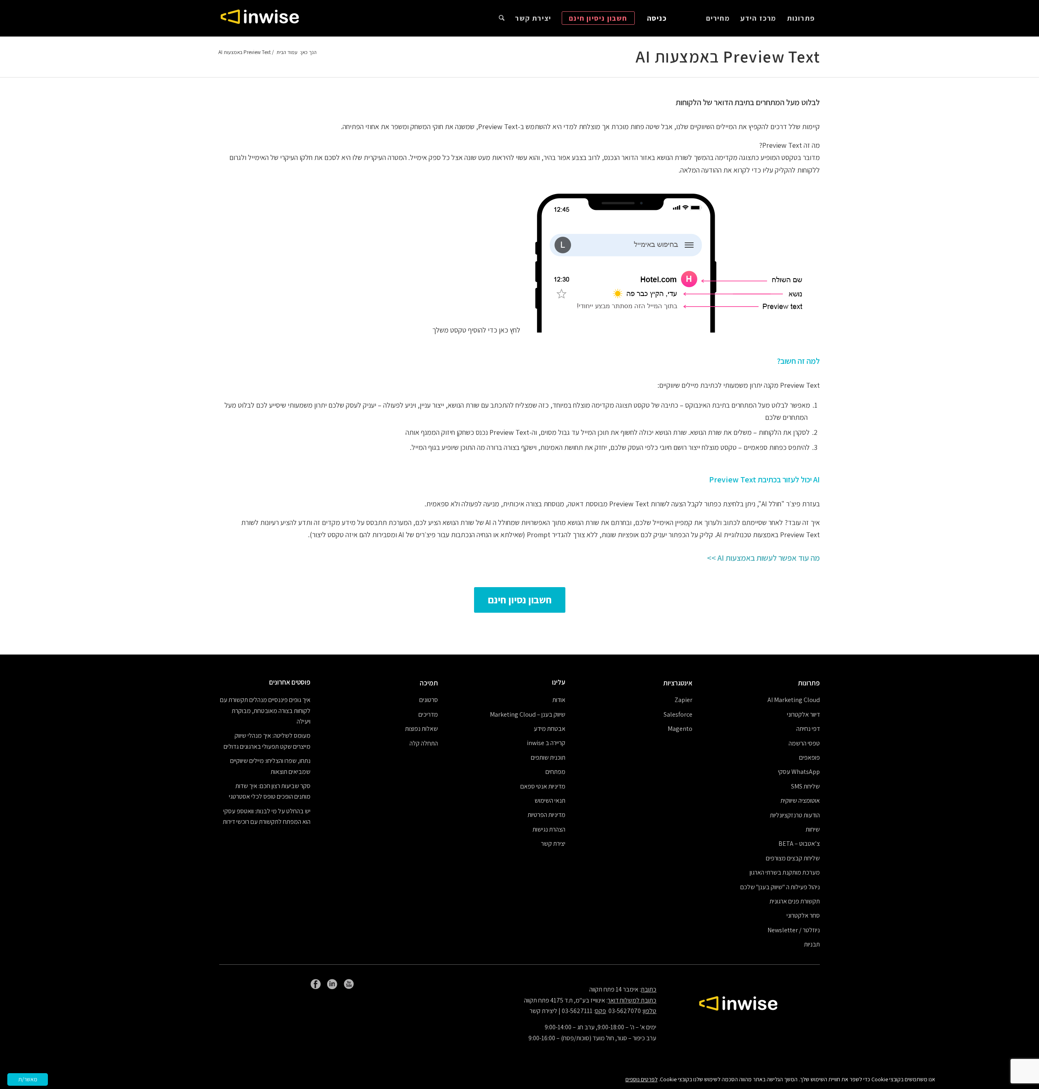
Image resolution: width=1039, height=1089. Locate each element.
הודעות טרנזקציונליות (795, 815)
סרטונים (428, 700)
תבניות (812, 944)
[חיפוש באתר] (502, 18)
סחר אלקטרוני (803, 915)
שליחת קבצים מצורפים (793, 858)
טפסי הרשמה (804, 743)
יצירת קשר (553, 843)
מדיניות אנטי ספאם (542, 786)
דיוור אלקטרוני (803, 714)
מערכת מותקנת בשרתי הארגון (785, 872)
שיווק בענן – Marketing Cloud (527, 714)
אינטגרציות (677, 682)
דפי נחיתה (808, 728)
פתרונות (809, 682)
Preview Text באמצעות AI (728, 56)
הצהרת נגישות (548, 829)
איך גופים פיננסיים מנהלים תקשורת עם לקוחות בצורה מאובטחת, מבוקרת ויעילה (265, 711)
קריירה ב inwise (546, 743)
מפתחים (555, 771)
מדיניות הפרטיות (546, 814)
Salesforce (678, 714)
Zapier (683, 700)
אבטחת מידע (549, 728)
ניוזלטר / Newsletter (793, 930)
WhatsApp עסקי (799, 771)
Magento (680, 728)
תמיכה (429, 682)
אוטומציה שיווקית (800, 800)
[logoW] (259, 18)
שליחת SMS (805, 786)
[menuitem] (801, 18)
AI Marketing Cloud (793, 700)
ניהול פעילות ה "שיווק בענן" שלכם (780, 887)
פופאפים (809, 757)
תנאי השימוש (550, 800)
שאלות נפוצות (421, 728)
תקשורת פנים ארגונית (795, 901)
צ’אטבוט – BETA (799, 843)
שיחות (813, 829)
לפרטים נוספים (641, 1079)
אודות (558, 700)
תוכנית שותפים (548, 757)
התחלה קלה (424, 743)
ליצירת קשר (543, 1011)
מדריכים (428, 714)
